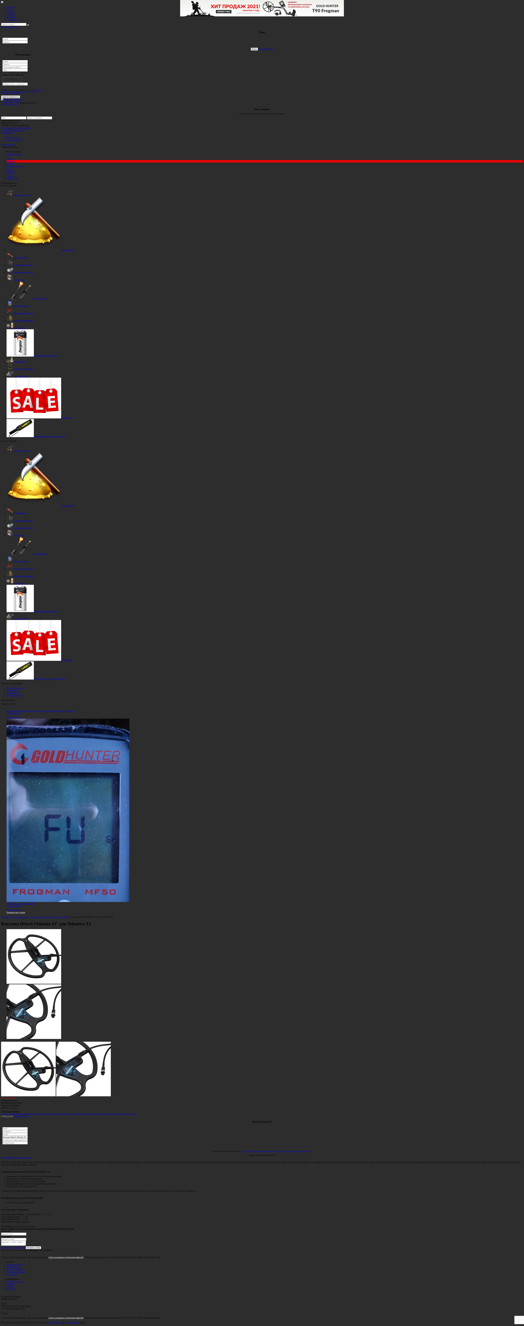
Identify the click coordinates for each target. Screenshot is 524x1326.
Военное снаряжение (23, 320)
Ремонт (10, 173)
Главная (10, 7)
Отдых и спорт (20, 376)
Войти (254, 49)
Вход (16, 27)
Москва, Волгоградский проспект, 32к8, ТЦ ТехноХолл (27, 1114)
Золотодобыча (67, 250)
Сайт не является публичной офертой (66, 1257)
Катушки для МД (15, 1269)
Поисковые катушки (22, 265)
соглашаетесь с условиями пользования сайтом (20, 92)
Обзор (4, 1157)
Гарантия (11, 171)
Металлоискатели (21, 195)
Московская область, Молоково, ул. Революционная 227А (16, 129)
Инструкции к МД (15, 695)
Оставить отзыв (33, 1248)
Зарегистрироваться (10, 97)
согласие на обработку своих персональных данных (22, 90)
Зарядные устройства (23, 369)
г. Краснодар (120, 1114)
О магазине (12, 19)
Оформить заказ (8, 144)
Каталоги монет (20, 306)
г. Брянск (131, 1114)
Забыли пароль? (265, 49)
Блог (9, 168)
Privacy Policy (54, 1322)
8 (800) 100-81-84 (10, 103)
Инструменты (40, 298)
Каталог (10, 9)
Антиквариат (19, 361)
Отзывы (10, 164)
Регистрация (7, 27)
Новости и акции (15, 166)
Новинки (11, 161)
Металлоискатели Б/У (23, 569)
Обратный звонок (28, 103)
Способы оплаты (14, 1281)
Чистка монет (19, 328)
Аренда (10, 176)
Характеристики (15, 1157)
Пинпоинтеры (20, 257)
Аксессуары (19, 280)
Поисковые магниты (23, 272)
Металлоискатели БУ (23, 313)
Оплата (10, 12)
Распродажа (66, 418)
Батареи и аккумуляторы (45, 356)
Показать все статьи (16, 912)
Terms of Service (72, 1322)
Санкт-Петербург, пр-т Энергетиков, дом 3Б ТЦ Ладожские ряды (84, 1114)
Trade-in (10, 159)
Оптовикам (12, 178)
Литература (12, 690)
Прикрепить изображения (13, 1247)
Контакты (11, 17)
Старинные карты (15, 688)
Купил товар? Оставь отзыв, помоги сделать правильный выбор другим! (37, 1229)
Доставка (11, 14)
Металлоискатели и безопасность (49, 436)
